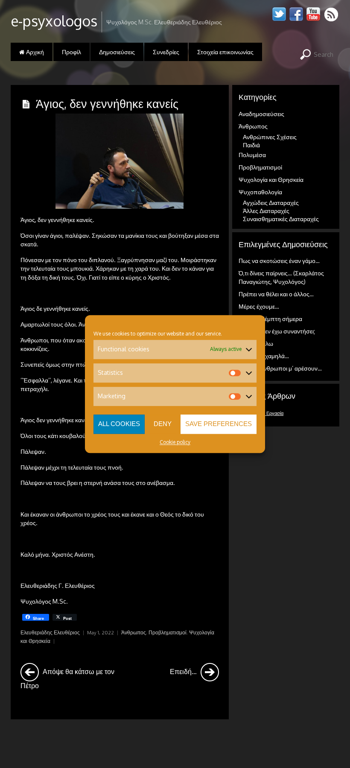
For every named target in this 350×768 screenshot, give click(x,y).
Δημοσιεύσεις (117, 51)
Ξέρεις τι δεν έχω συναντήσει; (277, 331)
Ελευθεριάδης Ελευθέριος (50, 632)
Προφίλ (71, 51)
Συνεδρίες (166, 51)
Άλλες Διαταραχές (266, 210)
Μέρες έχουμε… (259, 306)
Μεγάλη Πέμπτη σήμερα (270, 318)
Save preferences (218, 423)
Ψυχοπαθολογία (260, 192)
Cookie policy (175, 442)
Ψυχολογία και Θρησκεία (271, 179)
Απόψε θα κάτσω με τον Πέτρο (67, 678)
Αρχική (34, 51)
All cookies (119, 423)
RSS (331, 14)
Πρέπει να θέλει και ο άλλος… (276, 294)
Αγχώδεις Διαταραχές (271, 202)
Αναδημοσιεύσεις (261, 113)
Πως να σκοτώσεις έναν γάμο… (279, 260)
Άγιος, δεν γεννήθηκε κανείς (107, 103)
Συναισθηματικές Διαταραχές (281, 218)
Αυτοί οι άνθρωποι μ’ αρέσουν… (280, 368)
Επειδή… (184, 671)
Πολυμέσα (252, 154)
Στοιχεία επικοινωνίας (225, 51)
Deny (163, 423)
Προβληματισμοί (168, 632)
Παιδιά (251, 145)
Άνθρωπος (133, 632)
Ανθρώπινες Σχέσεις (270, 136)
